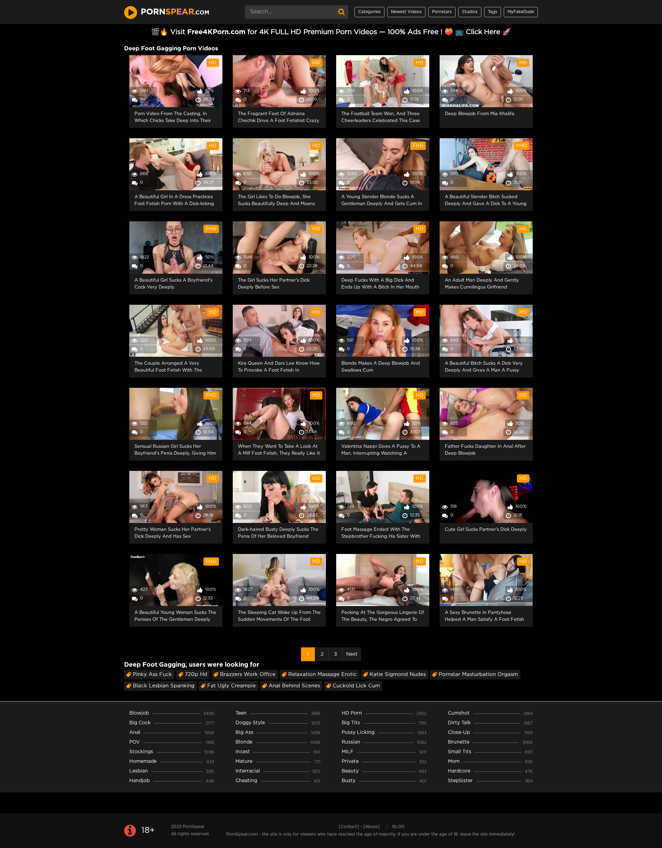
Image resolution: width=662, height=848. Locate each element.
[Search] (341, 12)
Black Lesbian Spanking (163, 686)
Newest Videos (406, 12)
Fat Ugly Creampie (231, 686)
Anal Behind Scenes (294, 686)
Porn (175, 12)
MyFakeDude (521, 12)
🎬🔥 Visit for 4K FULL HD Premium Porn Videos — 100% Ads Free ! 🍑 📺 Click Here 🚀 (331, 32)
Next (352, 654)
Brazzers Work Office (247, 674)
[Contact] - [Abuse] (359, 827)
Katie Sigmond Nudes (398, 674)
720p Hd (196, 674)
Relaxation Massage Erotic (322, 674)
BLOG (398, 827)
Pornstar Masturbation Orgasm (478, 674)
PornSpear (193, 827)
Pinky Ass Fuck (152, 674)
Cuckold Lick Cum (356, 686)
